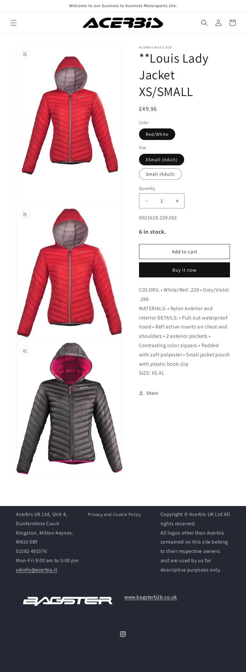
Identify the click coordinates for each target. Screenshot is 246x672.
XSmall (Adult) (161, 159)
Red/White (157, 134)
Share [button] (152, 393)
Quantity (147, 188)
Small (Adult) (160, 174)
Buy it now (184, 270)
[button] (13, 23)
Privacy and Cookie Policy (114, 514)
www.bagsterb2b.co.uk (150, 597)
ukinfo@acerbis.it (36, 569)
